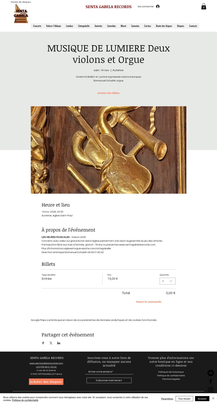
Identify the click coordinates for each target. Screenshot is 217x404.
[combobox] (168, 281)
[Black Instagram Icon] (210, 389)
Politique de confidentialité (25, 400)
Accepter (202, 398)
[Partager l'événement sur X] (50, 343)
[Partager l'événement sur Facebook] (43, 343)
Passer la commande (148, 301)
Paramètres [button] (167, 398)
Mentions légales (171, 379)
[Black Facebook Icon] (210, 381)
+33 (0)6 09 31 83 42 (46, 367)
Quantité (164, 275)
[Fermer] (213, 398)
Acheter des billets (108, 93)
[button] (203, 6)
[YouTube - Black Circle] (210, 373)
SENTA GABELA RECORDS (109, 6)
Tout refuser (184, 398)
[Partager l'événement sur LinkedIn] (58, 343)
